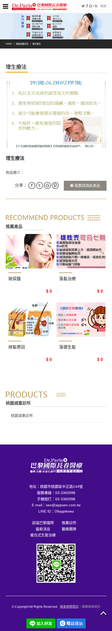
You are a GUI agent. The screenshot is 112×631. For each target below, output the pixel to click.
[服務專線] (71, 623)
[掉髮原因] (30, 319)
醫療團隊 (69, 529)
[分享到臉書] (87, 6)
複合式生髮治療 (43, 535)
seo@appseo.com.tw (63, 505)
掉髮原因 (16, 347)
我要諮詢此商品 (86, 185)
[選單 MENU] (5, 6)
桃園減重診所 (22, 44)
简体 (103, 6)
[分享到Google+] (91, 6)
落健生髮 (67, 347)
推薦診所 (69, 523)
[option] (56, 114)
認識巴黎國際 (43, 523)
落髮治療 (67, 279)
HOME (9, 44)
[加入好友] (56, 563)
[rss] (96, 6)
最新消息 (43, 529)
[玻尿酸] (30, 251)
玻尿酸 (14, 279)
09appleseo (64, 511)
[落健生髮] (81, 319)
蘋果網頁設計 (91, 607)
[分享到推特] (83, 6)
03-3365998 (65, 493)
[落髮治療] (81, 251)
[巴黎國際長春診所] (40, 6)
